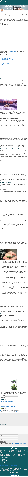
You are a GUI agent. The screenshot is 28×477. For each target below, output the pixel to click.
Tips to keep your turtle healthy (7, 64)
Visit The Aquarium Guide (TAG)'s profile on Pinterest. (8, 465)
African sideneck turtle (12, 51)
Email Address (3, 395)
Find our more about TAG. (4, 457)
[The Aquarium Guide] (3, 1)
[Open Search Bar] (27, 1)
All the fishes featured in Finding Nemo (7, 401)
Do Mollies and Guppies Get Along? (6, 402)
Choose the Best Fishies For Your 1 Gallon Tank (8, 406)
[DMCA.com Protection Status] (3, 408)
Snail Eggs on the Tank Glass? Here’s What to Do (8, 405)
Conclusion (4, 67)
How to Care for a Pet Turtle (7, 58)
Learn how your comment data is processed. (19, 443)
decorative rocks (15, 122)
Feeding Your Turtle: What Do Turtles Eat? (9, 59)
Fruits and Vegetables (7, 63)
